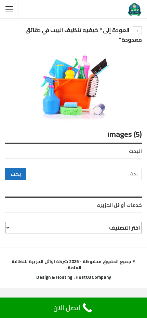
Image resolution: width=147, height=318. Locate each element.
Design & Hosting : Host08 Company (73, 277)
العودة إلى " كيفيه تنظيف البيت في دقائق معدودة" (83, 35)
